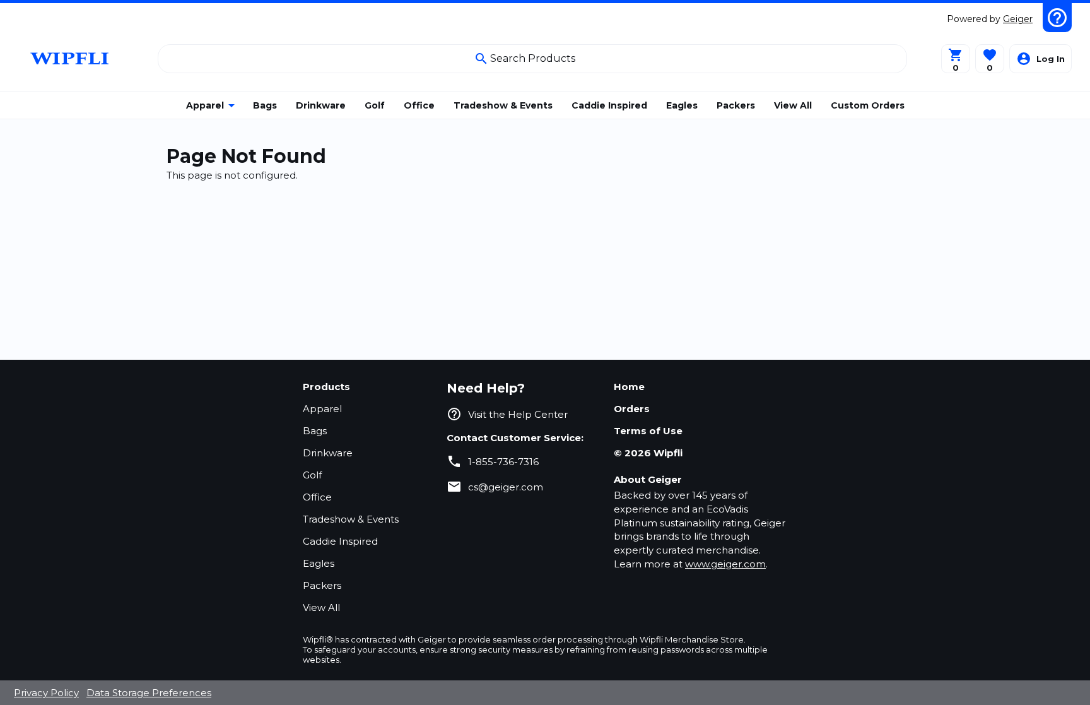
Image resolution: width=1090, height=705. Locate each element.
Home (629, 387)
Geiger (1018, 19)
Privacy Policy (46, 693)
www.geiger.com (725, 564)
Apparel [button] (205, 105)
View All (321, 607)
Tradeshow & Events (351, 519)
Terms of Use (648, 431)
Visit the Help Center (518, 414)
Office (317, 497)
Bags (315, 431)
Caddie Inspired (340, 541)
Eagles (318, 563)
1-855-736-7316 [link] (503, 462)
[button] (989, 58)
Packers (322, 585)
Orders (632, 409)
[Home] (71, 58)
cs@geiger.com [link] (505, 487)
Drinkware (328, 453)
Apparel (322, 409)
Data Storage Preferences (148, 693)
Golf (312, 475)
